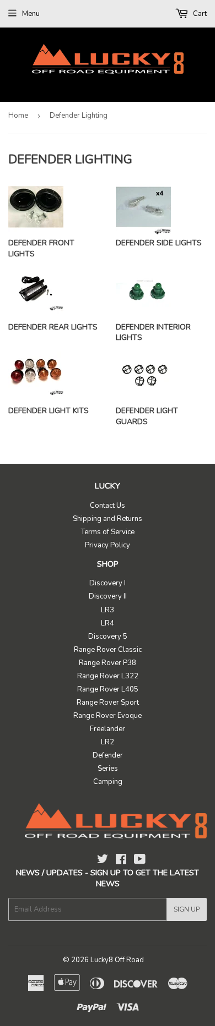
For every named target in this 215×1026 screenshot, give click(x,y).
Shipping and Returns (107, 519)
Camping (107, 782)
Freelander (107, 729)
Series (108, 768)
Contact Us (107, 506)
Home (18, 115)
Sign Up (187, 909)
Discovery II (108, 596)
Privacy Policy (107, 545)
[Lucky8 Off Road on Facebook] (121, 861)
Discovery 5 (107, 636)
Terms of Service (108, 532)
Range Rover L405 (107, 689)
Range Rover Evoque (107, 716)
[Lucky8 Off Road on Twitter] (102, 861)
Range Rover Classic (108, 650)
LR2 (107, 742)
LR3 (107, 610)
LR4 (107, 623)
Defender (108, 755)
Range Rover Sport (108, 702)
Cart (199, 14)
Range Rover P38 (107, 663)
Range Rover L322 (107, 676)
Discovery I (107, 583)
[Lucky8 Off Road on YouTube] (140, 861)
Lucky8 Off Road (117, 960)
